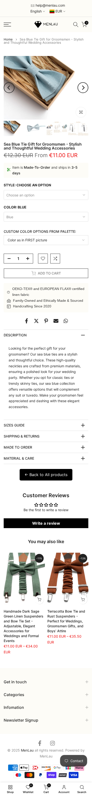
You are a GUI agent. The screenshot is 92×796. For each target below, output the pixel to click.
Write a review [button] (46, 523)
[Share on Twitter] (36, 321)
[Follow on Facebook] (39, 743)
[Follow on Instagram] (52, 743)
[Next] (83, 87)
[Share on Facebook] (26, 321)
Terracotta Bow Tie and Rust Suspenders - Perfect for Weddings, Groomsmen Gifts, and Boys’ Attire (66, 621)
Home (8, 39)
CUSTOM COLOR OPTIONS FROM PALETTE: (40, 231)
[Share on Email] (55, 321)
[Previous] (9, 87)
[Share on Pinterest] (46, 321)
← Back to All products (46, 474)
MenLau (46, 756)
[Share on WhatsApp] (65, 321)
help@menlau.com (50, 5)
